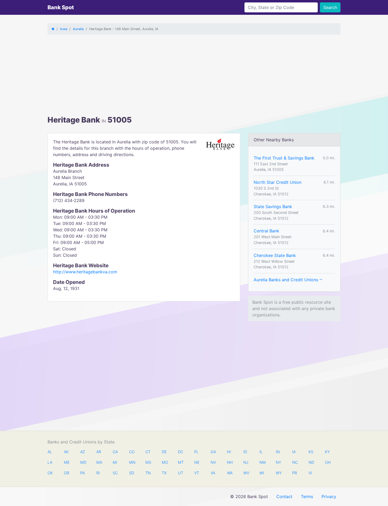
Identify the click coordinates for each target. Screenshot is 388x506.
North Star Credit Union (277, 182)
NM (262, 462)
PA (82, 473)
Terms (307, 496)
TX (164, 473)
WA (229, 473)
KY (327, 451)
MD (83, 462)
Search (330, 7)
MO (164, 462)
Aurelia (78, 29)
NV (213, 462)
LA (50, 462)
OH (327, 462)
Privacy (328, 496)
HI (229, 451)
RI (98, 473)
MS (148, 462)
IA (294, 451)
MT (180, 462)
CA (115, 451)
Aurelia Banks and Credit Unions (286, 279)
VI (310, 473)
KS (311, 451)
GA (213, 451)
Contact (284, 496)
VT (196, 473)
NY (278, 462)
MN (131, 462)
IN (278, 451)
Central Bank (266, 230)
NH (229, 462)
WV (246, 473)
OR (66, 473)
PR (294, 473)
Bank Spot (61, 7)
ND (311, 462)
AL (50, 451)
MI (115, 462)
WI (261, 473)
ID (245, 451)
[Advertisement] (194, 76)
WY (278, 473)
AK (66, 451)
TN (148, 473)
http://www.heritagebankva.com (85, 271)
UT (180, 473)
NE (197, 462)
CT (147, 451)
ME (66, 462)
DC (180, 451)
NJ (245, 462)
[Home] (53, 29)
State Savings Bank (273, 206)
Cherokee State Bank (275, 255)
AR (98, 451)
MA (99, 462)
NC (294, 462)
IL (261, 451)
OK (50, 473)
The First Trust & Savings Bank (284, 158)
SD (131, 473)
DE (164, 451)
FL (196, 451)
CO (131, 451)
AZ (82, 451)
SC (115, 473)
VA (213, 473)
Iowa (63, 29)
